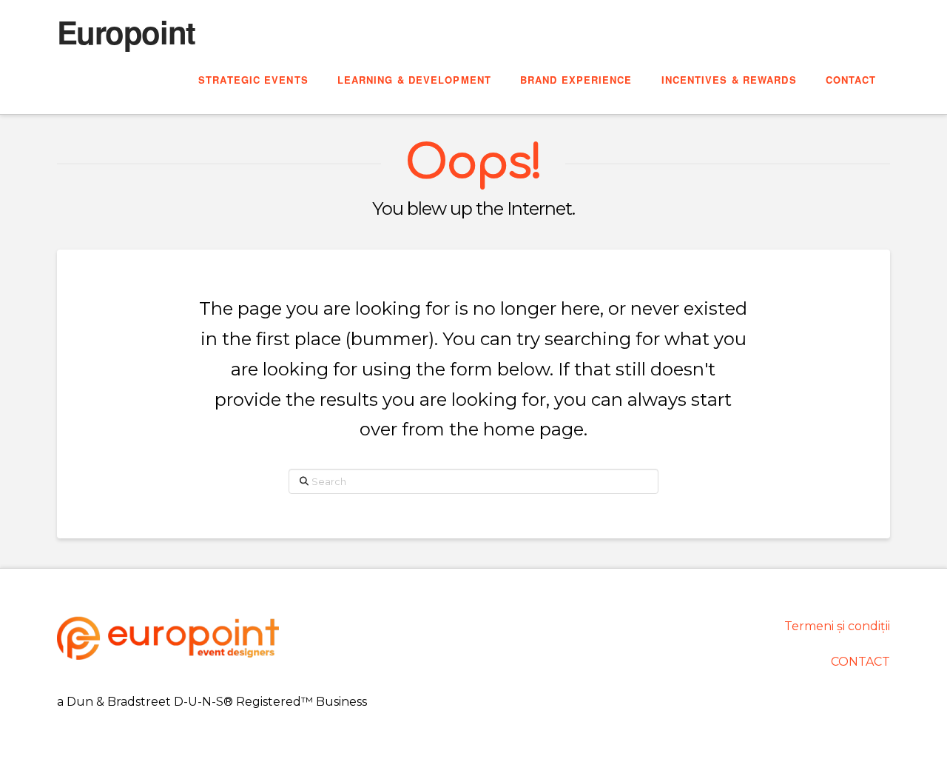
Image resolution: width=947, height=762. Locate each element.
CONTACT (860, 662)
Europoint (126, 31)
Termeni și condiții (837, 626)
